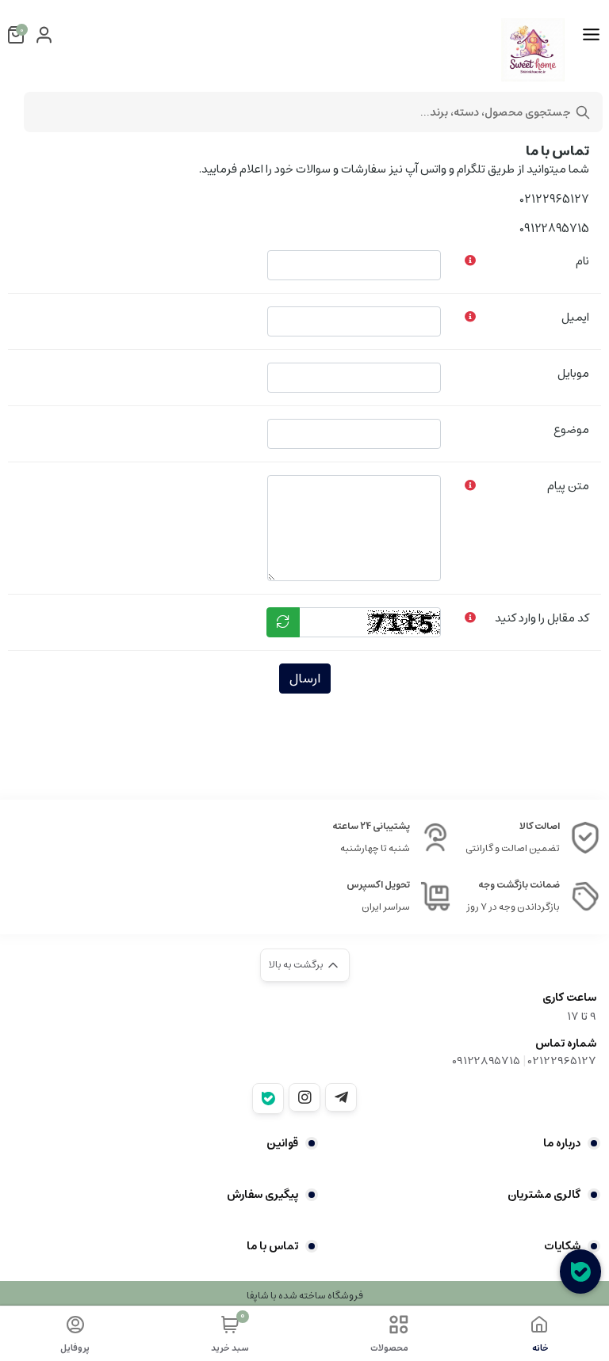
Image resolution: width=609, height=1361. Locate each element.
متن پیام (568, 486)
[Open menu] (591, 35)
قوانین (282, 1143)
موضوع (571, 429)
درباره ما (561, 1143)
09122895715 (486, 1060)
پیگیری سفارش (262, 1195)
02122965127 (562, 1060)
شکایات (562, 1246)
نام (582, 261)
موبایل (573, 373)
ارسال (304, 678)
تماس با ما (272, 1246)
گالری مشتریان (544, 1195)
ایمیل (575, 317)
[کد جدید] (283, 622)
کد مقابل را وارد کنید (542, 618)
